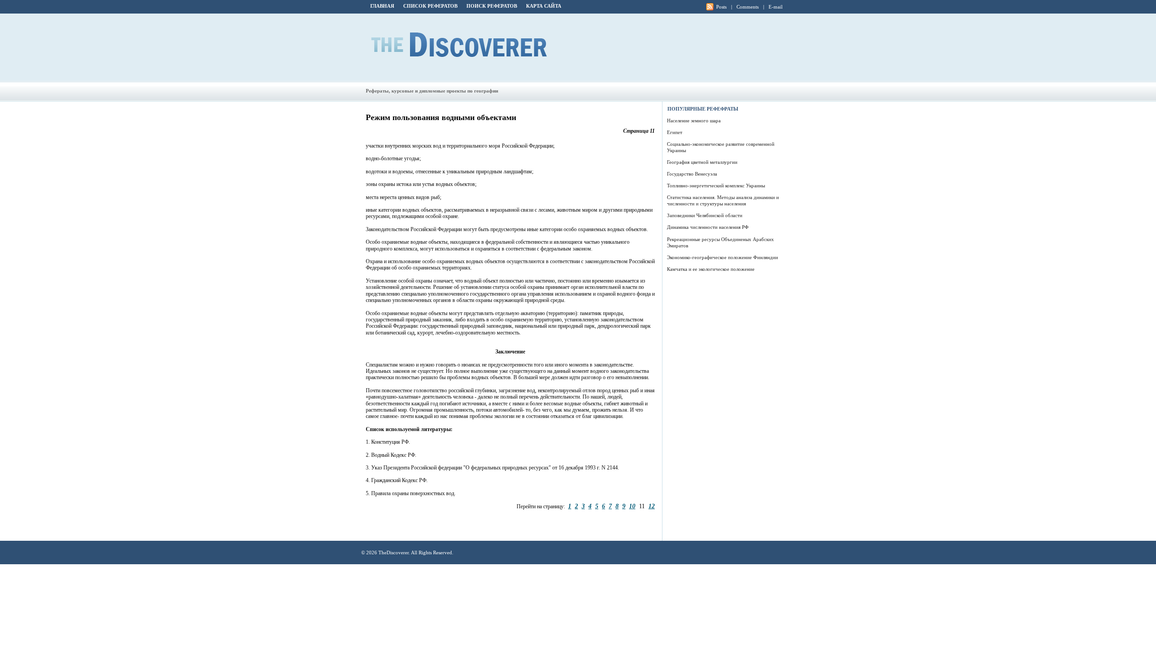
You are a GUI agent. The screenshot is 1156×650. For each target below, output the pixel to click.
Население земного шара (694, 120)
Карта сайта (543, 6)
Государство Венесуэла (692, 173)
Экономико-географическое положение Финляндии (722, 257)
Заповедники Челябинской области (704, 215)
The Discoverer (459, 44)
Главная (382, 6)
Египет (674, 132)
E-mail (776, 6)
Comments (747, 6)
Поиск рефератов (491, 6)
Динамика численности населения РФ (708, 227)
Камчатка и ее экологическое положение (711, 269)
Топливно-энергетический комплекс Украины (716, 185)
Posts (721, 6)
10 (632, 506)
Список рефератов (430, 6)
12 (651, 506)
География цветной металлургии (702, 162)
